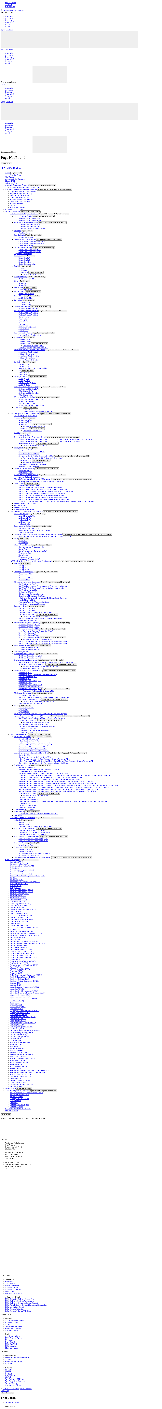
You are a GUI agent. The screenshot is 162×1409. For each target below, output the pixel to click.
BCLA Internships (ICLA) (19, 884)
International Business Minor (29, 454)
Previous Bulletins (11, 1111)
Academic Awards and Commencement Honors (26, 1093)
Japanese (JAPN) (16, 1005)
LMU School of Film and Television (22, 818)
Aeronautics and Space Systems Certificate (33, 724)
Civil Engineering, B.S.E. (27, 584)
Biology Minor (24, 570)
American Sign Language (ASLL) (22, 870)
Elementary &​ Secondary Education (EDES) (25, 935)
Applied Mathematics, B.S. (28, 677)
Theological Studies (21, 376)
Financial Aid (10, 181)
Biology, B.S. (23, 568)
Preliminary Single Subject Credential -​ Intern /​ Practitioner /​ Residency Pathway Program (50, 779)
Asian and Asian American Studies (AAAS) (25, 882)
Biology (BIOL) (15, 888)
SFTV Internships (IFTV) (19, 1062)
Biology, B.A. (23, 566)
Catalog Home (10, 7)
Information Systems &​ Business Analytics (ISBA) (27, 993)
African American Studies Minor (30, 220)
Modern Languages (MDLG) (20, 1036)
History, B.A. (23, 283)
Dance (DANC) (15, 923)
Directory (8, 1373)
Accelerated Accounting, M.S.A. (34, 426)
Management (18, 448)
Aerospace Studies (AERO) (19, 864)
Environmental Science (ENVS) (21, 947)
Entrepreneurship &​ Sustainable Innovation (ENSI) (27, 943)
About (7, 26)
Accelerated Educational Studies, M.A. (36, 795)
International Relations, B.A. (28, 352)
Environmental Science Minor (29, 650)
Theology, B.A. (24, 379)
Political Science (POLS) (18, 1048)
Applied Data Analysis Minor (29, 360)
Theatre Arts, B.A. (25, 553)
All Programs (14, 868)
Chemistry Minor (24, 580)
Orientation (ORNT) (17, 1040)
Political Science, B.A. (26, 354)
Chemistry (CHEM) (17, 908)
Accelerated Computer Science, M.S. (36, 616)
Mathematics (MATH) (17, 1029)
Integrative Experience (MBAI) (21, 995)
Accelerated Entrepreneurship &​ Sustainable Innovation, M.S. (44, 458)
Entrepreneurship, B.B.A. (27, 450)
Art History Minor (25, 522)
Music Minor (23, 543)
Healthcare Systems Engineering (25, 660)
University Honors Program (19, 1105)
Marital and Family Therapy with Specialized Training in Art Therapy (38, 534)
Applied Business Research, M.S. (30, 477)
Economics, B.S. (24, 260)
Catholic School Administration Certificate (33, 747)
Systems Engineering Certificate (30, 732)
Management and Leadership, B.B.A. (32, 452)
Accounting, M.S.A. (26, 424)
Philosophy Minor (25, 341)
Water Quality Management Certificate (32, 604)
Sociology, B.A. (24, 372)
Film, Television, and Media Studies (26, 837)
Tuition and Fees (11, 183)
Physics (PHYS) (15, 1046)
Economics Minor (25, 262)
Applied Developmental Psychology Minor (33, 368)
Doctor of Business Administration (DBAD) (25, 927)
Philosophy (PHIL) (16, 1044)
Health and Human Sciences (24, 654)
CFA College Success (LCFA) (20, 904)
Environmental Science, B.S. (29, 648)
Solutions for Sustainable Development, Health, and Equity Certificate (43, 598)
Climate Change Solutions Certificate (31, 594)
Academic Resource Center (19, 1095)
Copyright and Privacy (13, 1385)
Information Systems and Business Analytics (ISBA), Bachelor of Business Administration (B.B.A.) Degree (56, 439)
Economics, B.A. (25, 258)
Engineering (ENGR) (17, 937)
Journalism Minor (25, 304)
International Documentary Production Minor (34, 832)
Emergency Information (13, 1293)
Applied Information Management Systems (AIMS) (28, 876)
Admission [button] (9, 18)
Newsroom (9, 1340)
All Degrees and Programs (14, 1320)
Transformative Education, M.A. (30, 799)
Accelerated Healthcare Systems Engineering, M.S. (41, 666)
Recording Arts (19, 843)
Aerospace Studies (16, 1097)
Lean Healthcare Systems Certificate (31, 668)
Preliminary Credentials (27, 807)
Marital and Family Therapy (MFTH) (23, 1023)
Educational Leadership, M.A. (29, 739)
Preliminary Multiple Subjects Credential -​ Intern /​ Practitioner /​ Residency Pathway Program (51, 777)
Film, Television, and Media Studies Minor (33, 841)
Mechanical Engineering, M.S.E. (30, 699)
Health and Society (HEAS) (19, 979)
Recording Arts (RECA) (18, 1052)
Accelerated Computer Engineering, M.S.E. (38, 631)
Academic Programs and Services (17, 1091)
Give (11, 30)
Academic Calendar (12, 1330)
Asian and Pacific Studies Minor (30, 227)
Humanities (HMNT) (17, 989)
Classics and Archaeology (23, 247)
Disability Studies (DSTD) (19, 925)
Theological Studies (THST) (20, 1080)
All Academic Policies (17, 207)
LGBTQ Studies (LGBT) (19, 1015)
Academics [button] (9, 16)
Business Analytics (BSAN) (19, 894)
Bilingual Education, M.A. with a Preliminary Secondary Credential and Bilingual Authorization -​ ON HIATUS (57, 791)
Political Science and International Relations (29, 350)
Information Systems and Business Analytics (29, 437)
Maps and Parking (11, 1348)
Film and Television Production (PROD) (24, 957)
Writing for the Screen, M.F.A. (29, 855)
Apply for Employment (13, 1289)
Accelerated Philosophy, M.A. (33, 346)
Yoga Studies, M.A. (25, 409)
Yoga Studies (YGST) (17, 1086)
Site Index (8, 1377)
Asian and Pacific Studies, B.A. (30, 225)
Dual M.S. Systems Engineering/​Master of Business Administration (42, 493)
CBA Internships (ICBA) (18, 902)
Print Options (6, 1114)
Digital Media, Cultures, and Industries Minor (34, 530)
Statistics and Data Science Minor (30, 685)
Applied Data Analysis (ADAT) (21, 874)
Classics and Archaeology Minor (30, 252)
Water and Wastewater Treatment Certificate (34, 602)
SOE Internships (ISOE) (18, 1066)
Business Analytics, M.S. (27, 443)
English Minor (24, 270)
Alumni (8, 1359)
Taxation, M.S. (24, 428)
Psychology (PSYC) (17, 1050)
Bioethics (17, 231)
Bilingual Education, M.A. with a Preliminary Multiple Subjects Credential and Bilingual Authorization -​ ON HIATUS (60, 789)
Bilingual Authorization (27, 767)
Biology (17, 563)
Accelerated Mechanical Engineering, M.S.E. (38, 701)
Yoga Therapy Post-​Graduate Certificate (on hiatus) (36, 411)
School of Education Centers (24, 809)
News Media (9, 1363)
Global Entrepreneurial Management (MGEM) (26, 975)
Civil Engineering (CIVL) (19, 913)
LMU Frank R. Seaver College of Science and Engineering (30, 561)
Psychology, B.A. (25, 364)
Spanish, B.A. (23, 331)
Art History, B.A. (25, 518)
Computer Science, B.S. (27, 608)
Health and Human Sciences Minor (31, 658)
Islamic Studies (19, 291)
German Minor (24, 323)
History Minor (23, 285)
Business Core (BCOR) (18, 896)
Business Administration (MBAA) (22, 892)
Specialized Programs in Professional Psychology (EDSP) (30, 1070)
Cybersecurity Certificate (27, 728)
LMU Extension (15, 1101)
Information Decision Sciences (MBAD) (24, 991)
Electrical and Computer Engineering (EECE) (26, 933)
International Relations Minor (29, 356)
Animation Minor (25, 824)
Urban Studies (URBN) (18, 1082)
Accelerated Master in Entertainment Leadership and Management (41, 481)
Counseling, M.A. (25, 755)
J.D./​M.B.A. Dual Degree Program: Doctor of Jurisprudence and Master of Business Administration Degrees (56, 501)
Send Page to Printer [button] (12, 1402)
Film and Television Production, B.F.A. (32, 830)
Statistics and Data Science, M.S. (30, 689)
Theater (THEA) (15, 1078)
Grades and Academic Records (20, 197)
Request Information (12, 1285)
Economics (18, 256)
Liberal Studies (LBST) (18, 1019)
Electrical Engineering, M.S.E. (29, 637)
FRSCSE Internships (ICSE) (20, 969)
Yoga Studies (18, 407)
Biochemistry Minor (26, 578)
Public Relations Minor (27, 532)
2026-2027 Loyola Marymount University (17, 1389)
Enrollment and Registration (19, 195)
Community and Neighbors (14, 1361)
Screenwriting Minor (26, 851)
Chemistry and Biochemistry (24, 572)
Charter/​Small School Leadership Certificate (34, 751)
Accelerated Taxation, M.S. (32, 431)
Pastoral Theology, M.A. (27, 383)
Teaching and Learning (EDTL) (21, 1076)
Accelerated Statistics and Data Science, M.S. (39, 691)
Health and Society (20, 277)
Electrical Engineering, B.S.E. (29, 633)
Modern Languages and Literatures (26, 311)
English (16, 266)
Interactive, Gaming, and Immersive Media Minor (36, 612)
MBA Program (19, 483)
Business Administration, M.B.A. (30, 485)
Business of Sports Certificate (29, 466)
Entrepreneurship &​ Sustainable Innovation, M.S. (36, 456)
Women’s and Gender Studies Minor (31, 405)
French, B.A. (23, 321)
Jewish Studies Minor (26, 298)
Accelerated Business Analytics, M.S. (36, 445)
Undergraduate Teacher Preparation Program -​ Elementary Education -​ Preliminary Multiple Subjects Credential (57, 783)
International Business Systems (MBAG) (24, 999)
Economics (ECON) (17, 929)
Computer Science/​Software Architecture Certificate (37, 726)
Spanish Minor (24, 329)
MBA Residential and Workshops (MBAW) (25, 1031)
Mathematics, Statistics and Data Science (28, 670)
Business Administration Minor (25, 503)
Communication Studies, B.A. (29, 528)
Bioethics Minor (24, 233)
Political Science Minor (27, 358)
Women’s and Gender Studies (24, 397)
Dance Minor (23, 555)
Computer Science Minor (27, 610)
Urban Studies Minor (26, 395)
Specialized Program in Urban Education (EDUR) (27, 1072)
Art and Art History (21, 514)
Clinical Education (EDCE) (19, 917)
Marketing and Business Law (24, 468)
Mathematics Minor (25, 683)
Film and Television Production (25, 828)
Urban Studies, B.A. (26, 391)
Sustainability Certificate (27, 600)
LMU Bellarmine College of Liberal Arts (24, 214)
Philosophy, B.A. (25, 339)
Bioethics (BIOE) (16, 886)
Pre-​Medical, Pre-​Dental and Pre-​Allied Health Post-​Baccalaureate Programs (40, 714)
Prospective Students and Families (17, 1357)
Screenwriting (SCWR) (18, 1060)
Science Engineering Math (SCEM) (22, 1058)
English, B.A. (23, 268)
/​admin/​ (7, 173)
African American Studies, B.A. (30, 218)
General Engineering (21, 652)
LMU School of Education (19, 734)
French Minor (23, 319)
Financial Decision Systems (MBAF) (22, 961)
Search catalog (6, 82)
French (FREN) (15, 967)
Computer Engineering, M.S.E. (29, 629)
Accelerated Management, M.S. (34, 462)
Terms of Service (11, 1383)
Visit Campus (10, 1283)
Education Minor (24, 803)
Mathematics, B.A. (25, 673)
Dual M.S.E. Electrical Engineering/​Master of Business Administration (43, 497)
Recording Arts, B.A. (26, 845)
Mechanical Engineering (22, 693)
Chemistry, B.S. (24, 576)
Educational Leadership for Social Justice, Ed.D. (35, 745)
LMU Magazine (11, 1346)
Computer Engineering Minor (29, 627)
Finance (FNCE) (15, 959)
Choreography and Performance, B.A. (32, 547)
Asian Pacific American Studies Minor (32, 229)
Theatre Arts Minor (25, 557)
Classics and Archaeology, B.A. (30, 250)
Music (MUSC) (15, 1038)
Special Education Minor (27, 805)
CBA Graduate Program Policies (25, 416)
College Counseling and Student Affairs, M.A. (35, 757)
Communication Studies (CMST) (21, 919)
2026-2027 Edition (11, 168)
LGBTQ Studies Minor (27, 403)
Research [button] (8, 20)
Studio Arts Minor (25, 524)
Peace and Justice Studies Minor (30, 335)
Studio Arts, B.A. (25, 520)
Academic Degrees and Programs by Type (24, 187)
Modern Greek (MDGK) (18, 1035)
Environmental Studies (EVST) (21, 949)
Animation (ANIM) (16, 872)
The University (10, 177)
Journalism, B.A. (24, 302)
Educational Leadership (22, 737)
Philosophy (18, 337)
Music (16, 539)
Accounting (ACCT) (17, 862)
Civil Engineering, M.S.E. (28, 590)
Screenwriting (19, 847)
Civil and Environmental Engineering (27, 582)
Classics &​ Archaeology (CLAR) (21, 915)
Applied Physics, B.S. (26, 708)
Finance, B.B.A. (24, 435)
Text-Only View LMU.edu (14, 1379)
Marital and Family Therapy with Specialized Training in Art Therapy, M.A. (45, 536)
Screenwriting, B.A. (26, 849)
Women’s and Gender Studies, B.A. (31, 399)
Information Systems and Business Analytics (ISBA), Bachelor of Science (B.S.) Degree (49, 441)
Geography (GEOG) (17, 971)
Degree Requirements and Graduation (23, 191)
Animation (17, 820)
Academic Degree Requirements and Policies (21, 189)
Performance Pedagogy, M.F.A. (30, 559)
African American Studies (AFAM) (22, 866)
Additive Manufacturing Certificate (31, 703)
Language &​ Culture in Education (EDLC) (25, 1011)
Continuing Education (13, 1328)
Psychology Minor (25, 366)
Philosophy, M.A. (25, 343)
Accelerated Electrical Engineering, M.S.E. (38, 639)
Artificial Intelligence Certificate (30, 620)
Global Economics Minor (27, 264)
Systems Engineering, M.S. (28, 720)
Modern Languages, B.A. (27, 327)
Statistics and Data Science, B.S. (30, 681)
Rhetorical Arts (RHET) (18, 1056)
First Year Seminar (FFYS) (19, 963)
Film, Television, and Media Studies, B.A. (33, 839)
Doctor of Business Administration (26, 475)
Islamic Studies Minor (26, 294)
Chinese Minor (24, 317)
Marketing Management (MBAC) (21, 1027)
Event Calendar (10, 1342)
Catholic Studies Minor (27, 237)
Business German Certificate (28, 315)
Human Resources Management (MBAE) (24, 987)
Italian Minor (23, 325)
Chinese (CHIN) (15, 911)
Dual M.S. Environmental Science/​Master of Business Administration (43, 489)
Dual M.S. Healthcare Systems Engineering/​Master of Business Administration (46, 491)
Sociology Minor (24, 374)
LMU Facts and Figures (13, 1338)
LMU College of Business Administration (24, 414)
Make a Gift (9, 1291)
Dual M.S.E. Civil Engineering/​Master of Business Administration (41, 495)
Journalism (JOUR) (16, 1009)
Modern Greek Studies (22, 306)
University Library (16, 1107)
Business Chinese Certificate (28, 313)
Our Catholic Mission (12, 1336)
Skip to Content (10, 3)
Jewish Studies (19, 296)
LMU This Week (11, 1344)
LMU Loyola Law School (14, 1307)
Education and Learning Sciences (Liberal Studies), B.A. (38, 814)
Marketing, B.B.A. (25, 471)
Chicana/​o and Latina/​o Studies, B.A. (32, 243)
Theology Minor (24, 381)
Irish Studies (18, 287)
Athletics (8, 1324)
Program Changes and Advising (21, 193)
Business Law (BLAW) (18, 898)
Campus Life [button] (9, 22)
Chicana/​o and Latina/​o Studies (25, 239)
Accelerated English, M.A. (32, 274)
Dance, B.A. (23, 549)
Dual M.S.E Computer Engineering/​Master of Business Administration (43, 643)
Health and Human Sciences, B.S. (30, 656)
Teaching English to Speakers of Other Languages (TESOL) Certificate (43, 773)
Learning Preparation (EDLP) (20, 1013)
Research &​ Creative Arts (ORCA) (22, 1054)
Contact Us (9, 1281)
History (16, 281)
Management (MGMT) (18, 1021)
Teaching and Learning (22, 765)
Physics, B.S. (23, 710)
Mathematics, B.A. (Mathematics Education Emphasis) (38, 675)
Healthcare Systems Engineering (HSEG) (24, 981)
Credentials (18, 816)
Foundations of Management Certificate (32, 464)
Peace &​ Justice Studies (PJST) (20, 1042)
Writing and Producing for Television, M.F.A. (34, 853)
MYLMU (8, 1371)
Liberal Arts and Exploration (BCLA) (23, 1017)
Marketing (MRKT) (17, 1025)
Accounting (18, 418)
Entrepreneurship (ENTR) (19, 945)
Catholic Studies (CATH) (18, 900)
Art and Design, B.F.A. (27, 516)
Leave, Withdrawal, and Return (21, 201)
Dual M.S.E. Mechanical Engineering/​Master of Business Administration (44, 499)
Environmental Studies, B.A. (29, 389)
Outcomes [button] (8, 24)
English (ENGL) (15, 939)
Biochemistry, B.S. (25, 574)
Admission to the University (15, 179)
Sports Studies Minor (26, 245)
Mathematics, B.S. (25, 679)
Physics (16, 706)
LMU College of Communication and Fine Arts (26, 511)
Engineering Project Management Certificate (34, 730)
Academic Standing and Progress (21, 199)
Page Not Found (15, 175)
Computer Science (20, 606)
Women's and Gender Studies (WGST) (23, 1084)
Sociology (17, 370)
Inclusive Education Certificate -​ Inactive (33, 771)
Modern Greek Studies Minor (29, 309)
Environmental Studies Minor (29, 393)
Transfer (12, 205)
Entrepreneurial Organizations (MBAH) (23, 941)
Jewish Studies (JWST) (18, 1007)
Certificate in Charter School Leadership (33, 749)
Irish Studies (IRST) (17, 1001)
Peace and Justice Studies (23, 333)
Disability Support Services (19, 1099)
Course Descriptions (12, 860)
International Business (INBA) (20, 997)
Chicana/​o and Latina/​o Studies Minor (32, 241)
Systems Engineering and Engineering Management (32, 716)
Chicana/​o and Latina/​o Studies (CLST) (23, 909)
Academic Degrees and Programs (17, 185)
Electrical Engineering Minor (29, 635)
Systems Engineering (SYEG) (20, 1074)
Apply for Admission (12, 1287)
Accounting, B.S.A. (25, 420)
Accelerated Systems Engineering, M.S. (37, 722)
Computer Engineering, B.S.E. (29, 625)
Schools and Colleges (12, 211)
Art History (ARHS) (17, 880)
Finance (17, 433)
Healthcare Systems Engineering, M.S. (32, 664)
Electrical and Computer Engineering (27, 623)
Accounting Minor (25, 422)
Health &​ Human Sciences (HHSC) (22, 977)
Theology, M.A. (24, 385)
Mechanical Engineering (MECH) (21, 1033)
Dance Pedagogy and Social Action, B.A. (33, 551)
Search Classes (10, 1088)
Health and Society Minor (27, 279)
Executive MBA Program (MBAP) (22, 951)
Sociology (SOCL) (16, 1064)
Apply (3, 30)
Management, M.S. (25, 460)
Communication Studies (22, 526)
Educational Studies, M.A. (28, 793)
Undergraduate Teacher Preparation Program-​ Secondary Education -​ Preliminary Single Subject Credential (56, 781)
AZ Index (8, 5)
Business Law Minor (26, 473)
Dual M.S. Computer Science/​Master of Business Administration (41, 487)
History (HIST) (15, 983)
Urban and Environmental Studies (26, 387)
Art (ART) (13, 878)
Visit (7, 30)
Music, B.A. (23, 541)
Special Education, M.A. (27, 797)
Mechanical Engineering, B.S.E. (30, 695)
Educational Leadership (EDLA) (21, 931)
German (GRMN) (16, 973)
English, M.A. (23, 272)
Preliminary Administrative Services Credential (35, 743)
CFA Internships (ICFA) (18, 906)
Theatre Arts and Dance (22, 545)
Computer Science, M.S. (27, 614)
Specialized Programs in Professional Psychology (31, 753)
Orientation (14, 1103)
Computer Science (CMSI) (19, 921)
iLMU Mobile (10, 1375)
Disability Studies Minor (27, 401)
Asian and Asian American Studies (26, 222)
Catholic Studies (19, 235)
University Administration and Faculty (18, 1109)
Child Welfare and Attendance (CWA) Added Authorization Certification (44, 763)
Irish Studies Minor (25, 289)
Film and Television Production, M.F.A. (32, 834)
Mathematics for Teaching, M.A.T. (31, 687)
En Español (9, 1369)
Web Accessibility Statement (15, 1381)
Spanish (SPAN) (15, 1068)
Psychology (18, 362)
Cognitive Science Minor (23, 254)
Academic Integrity (16, 203)
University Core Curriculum (15, 209)
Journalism (18, 300)
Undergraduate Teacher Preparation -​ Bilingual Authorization (40, 769)
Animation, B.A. (24, 822)
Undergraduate (19, 811)
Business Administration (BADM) (22, 890)
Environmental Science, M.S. (29, 592)
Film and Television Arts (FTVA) (21, 955)
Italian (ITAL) (15, 1003)
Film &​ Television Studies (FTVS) (22, 953)
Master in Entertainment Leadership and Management (32, 479)
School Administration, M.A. (29, 741)
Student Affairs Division (13, 1326)
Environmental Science (22, 645)
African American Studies (23, 216)
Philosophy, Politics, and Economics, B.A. (33, 348)
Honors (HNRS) (15, 985)
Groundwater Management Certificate (32, 596)
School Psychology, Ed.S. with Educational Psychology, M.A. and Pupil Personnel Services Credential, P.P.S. (57, 761)
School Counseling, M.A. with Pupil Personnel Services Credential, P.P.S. (44, 759)
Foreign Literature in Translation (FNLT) (24, 965)
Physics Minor (24, 712)
